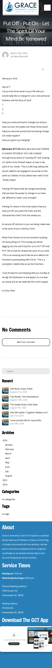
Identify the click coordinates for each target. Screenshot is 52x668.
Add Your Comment (26, 342)
